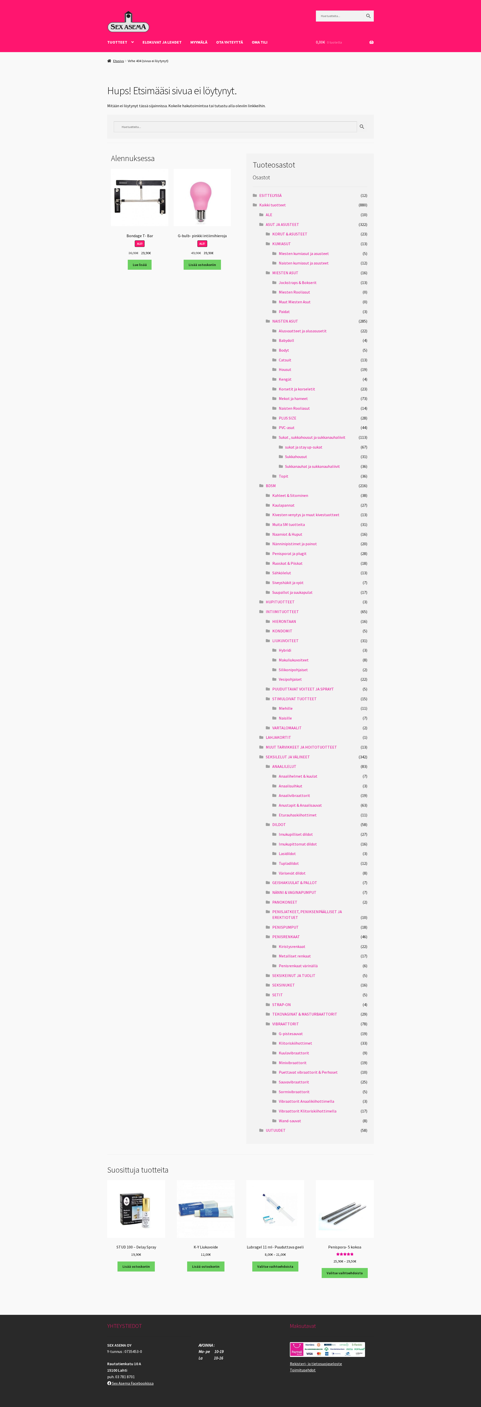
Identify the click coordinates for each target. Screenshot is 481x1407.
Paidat (284, 311)
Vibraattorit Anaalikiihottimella (306, 1101)
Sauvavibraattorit (294, 1081)
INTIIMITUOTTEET (282, 611)
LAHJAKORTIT (278, 737)
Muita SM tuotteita (288, 524)
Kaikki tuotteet (272, 204)
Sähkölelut (281, 572)
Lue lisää (140, 264)
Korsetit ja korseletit (297, 388)
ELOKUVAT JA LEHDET (162, 42)
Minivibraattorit (293, 1062)
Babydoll (286, 340)
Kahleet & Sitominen (290, 495)
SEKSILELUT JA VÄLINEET (288, 756)
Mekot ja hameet (293, 398)
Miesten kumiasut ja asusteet (304, 253)
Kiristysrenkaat (292, 946)
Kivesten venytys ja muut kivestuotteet (305, 514)
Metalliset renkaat (295, 955)
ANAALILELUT (284, 766)
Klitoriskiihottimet (295, 1043)
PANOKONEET (284, 902)
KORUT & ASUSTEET (289, 233)
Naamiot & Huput (287, 534)
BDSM (271, 485)
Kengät (285, 379)
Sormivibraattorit (294, 1091)
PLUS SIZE (287, 417)
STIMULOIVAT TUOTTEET (294, 698)
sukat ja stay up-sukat (303, 447)
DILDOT (279, 824)
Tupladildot (289, 863)
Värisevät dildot (292, 873)
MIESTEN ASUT (285, 272)
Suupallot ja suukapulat (292, 592)
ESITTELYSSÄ (270, 195)
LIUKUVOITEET (285, 640)
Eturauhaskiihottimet (298, 814)
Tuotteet (117, 42)
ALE (269, 214)
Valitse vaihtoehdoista (275, 1266)
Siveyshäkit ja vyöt (288, 582)
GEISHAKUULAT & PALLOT (294, 882)
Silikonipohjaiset (293, 669)
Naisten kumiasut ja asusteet (304, 262)
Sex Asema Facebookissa (132, 1383)
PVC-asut (287, 427)
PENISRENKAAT (286, 936)
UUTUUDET (276, 1130)
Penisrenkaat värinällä (298, 965)
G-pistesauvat (291, 1033)
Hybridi (285, 650)
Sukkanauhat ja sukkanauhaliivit (312, 466)
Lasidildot (287, 853)
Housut (285, 369)
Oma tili (260, 42)
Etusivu (118, 61)
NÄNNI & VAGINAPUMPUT (294, 892)
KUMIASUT (281, 243)
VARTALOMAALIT (287, 727)
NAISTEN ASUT (285, 321)
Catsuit (285, 359)
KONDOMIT (282, 630)
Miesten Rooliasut (294, 292)
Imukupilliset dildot (296, 834)
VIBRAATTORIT (285, 1023)
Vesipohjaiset (290, 679)
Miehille (286, 708)
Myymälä (198, 42)
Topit (283, 476)
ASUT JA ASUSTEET (282, 224)
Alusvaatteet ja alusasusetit (303, 330)
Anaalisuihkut (290, 785)
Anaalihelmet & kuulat (298, 776)
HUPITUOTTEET (280, 601)
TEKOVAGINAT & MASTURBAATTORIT (304, 1014)
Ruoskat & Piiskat (287, 563)
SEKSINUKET (283, 985)
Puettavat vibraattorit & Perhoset (308, 1072)
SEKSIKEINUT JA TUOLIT (293, 975)
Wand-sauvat (290, 1120)
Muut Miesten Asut (295, 301)
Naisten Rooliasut (294, 408)
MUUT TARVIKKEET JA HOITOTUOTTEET (301, 747)
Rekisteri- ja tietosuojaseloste (316, 1363)
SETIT (277, 994)
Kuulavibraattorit (294, 1052)
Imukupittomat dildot (298, 844)
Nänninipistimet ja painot (294, 543)
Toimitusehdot (303, 1369)
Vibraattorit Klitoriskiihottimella (307, 1110)
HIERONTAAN (284, 621)
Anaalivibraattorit (294, 795)
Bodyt (284, 350)
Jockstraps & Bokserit (298, 282)
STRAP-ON (281, 1004)
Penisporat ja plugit (289, 553)
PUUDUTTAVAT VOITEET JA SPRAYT (303, 688)
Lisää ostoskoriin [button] (202, 264)
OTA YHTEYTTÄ (229, 42)
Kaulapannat (283, 505)
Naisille (285, 718)
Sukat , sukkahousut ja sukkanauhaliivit (312, 437)
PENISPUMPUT (285, 927)
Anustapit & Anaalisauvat (300, 805)
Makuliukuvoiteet (294, 659)
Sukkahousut (296, 456)
